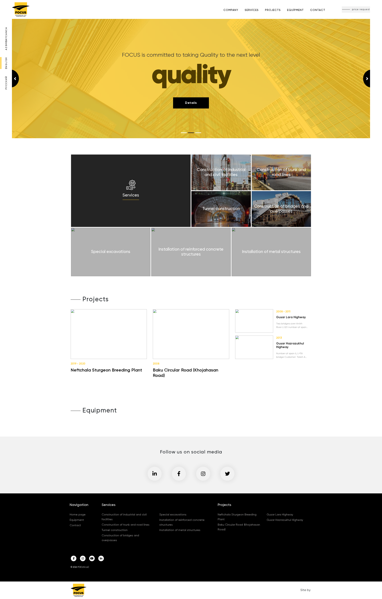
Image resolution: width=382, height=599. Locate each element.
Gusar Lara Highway (280, 514)
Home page (78, 514)
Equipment (295, 10)
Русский (6, 82)
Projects (273, 10)
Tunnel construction (115, 530)
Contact (317, 10)
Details (191, 102)
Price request (361, 9)
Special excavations (172, 514)
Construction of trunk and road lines (125, 524)
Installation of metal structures (179, 530)
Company (230, 10)
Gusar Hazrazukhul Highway (285, 520)
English (6, 63)
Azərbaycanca (6, 38)
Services (252, 10)
